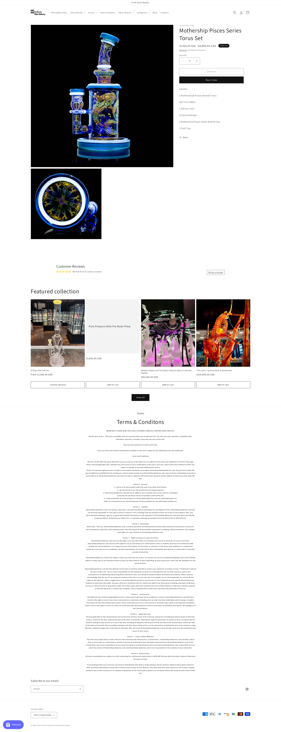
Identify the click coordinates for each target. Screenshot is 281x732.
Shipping (183, 50)
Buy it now (211, 80)
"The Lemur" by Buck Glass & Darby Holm (214, 370)
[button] (78, 13)
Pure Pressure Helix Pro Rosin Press (109, 326)
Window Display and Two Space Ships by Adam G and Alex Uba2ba (166, 371)
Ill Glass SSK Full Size (40, 370)
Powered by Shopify (62, 725)
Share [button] (185, 137)
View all (140, 397)
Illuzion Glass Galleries (46, 725)
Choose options (58, 384)
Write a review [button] (215, 272)
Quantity (183, 55)
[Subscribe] (80, 689)
